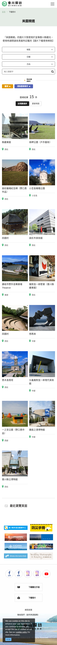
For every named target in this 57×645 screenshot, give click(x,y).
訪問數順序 (22, 103)
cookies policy (21, 632)
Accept (8, 639)
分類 (28, 57)
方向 (28, 64)
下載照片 (12, 12)
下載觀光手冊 (34, 587)
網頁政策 (28, 610)
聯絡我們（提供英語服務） (28, 615)
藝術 (6, 86)
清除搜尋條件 (22, 86)
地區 (28, 49)
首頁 (3, 12)
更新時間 (35, 103)
